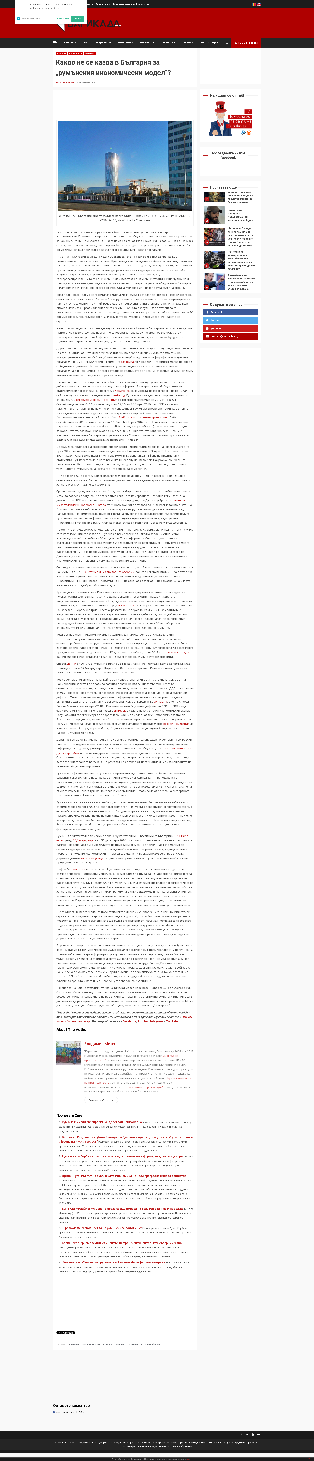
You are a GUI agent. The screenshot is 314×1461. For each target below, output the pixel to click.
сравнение (132, 1344)
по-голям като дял (176, 652)
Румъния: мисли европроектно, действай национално (102, 1122)
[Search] (227, 43)
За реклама (103, 4)
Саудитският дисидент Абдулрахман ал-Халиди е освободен (214, 195)
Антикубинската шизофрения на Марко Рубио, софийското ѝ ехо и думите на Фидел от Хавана (214, 262)
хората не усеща (92, 858)
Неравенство (147, 42)
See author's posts (101, 1100)
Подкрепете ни (248, 42)
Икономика (125, 42)
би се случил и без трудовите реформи (108, 572)
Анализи (61, 53)
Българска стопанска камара (97, 1344)
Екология (169, 42)
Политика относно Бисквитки (131, 4)
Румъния (90, 53)
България (70, 42)
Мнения (186, 42)
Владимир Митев (65, 82)
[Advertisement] (201, 22)
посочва (79, 869)
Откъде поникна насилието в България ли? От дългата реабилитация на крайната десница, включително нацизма (214, 283)
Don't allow (62, 18)
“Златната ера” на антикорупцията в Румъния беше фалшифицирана (113, 1262)
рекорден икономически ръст (97, 400)
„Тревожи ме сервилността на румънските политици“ (102, 1228)
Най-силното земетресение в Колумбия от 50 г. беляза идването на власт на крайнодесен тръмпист (214, 240)
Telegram (156, 1021)
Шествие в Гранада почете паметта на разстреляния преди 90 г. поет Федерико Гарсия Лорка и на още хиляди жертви (214, 217)
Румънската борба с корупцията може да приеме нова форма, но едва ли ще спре (122, 1156)
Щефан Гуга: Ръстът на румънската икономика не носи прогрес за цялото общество (124, 1176)
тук (188, 1459)
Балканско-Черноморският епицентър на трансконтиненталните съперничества (122, 1243)
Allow (77, 18)
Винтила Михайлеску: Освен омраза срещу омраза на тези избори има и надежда (123, 1209)
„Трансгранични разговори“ (143, 1087)
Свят (86, 42)
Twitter (143, 1021)
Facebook (129, 1021)
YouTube (172, 1021)
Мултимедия (209, 42)
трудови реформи (150, 1344)
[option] (230, 196)
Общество (101, 42)
